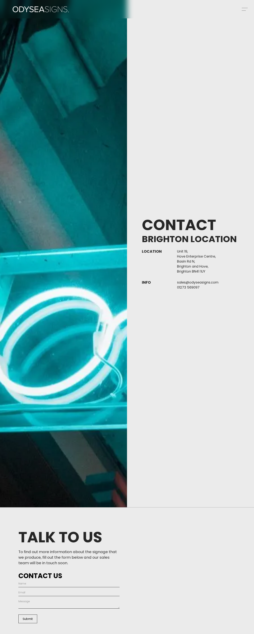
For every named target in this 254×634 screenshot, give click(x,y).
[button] (244, 9)
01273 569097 (188, 287)
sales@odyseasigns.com (197, 282)
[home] (41, 9)
